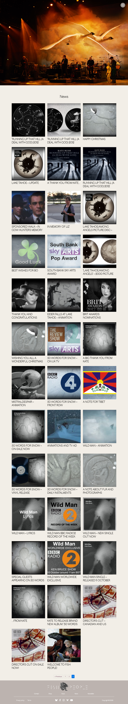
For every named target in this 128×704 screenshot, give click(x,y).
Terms (29, 700)
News (76, 694)
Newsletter (91, 694)
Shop (50, 694)
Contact (36, 694)
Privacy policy (20, 700)
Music (63, 694)
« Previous (58, 676)
